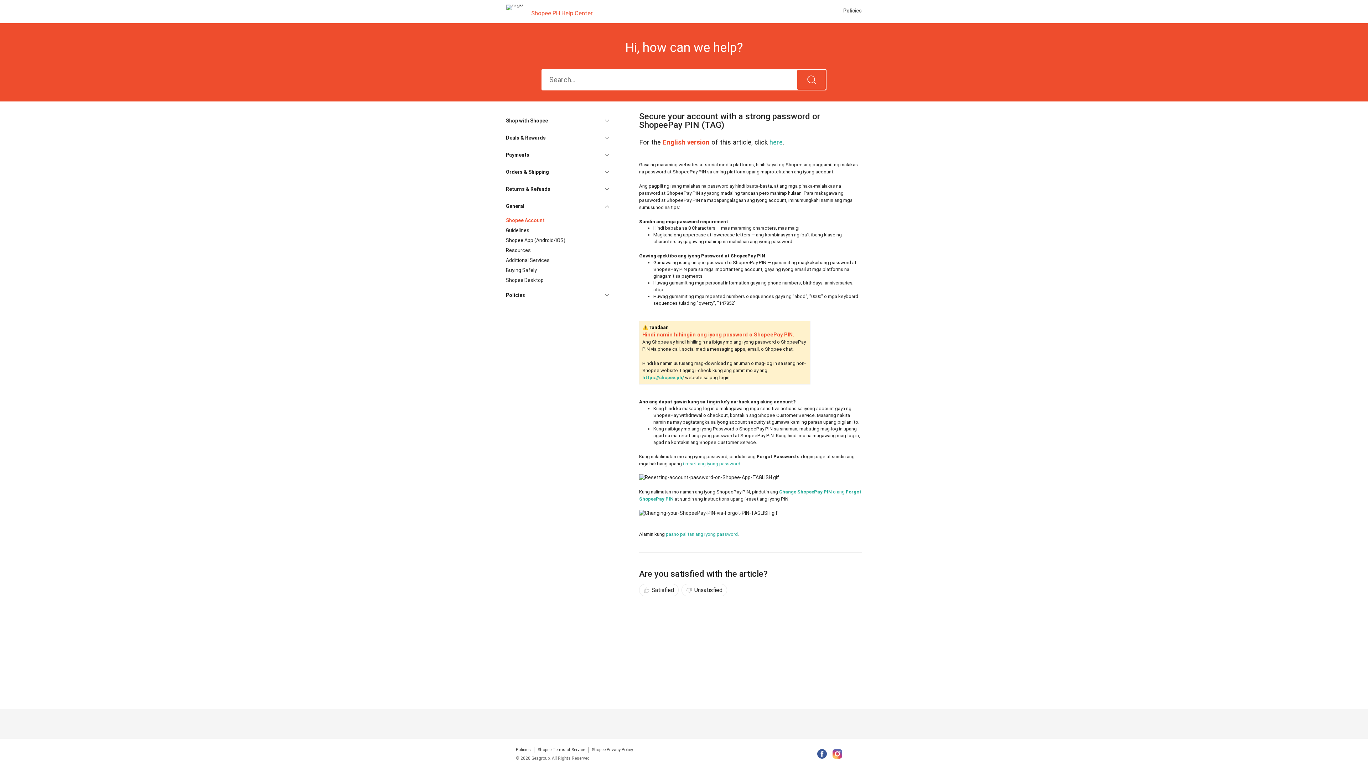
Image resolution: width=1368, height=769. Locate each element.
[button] (557, 120)
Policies (523, 749)
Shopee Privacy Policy (612, 749)
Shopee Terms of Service (561, 749)
